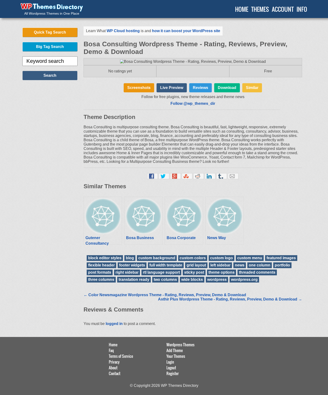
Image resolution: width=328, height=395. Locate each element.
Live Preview (171, 88)
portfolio (282, 265)
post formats (99, 272)
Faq (111, 350)
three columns (101, 279)
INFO (302, 9)
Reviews (200, 88)
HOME (241, 9)
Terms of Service (121, 356)
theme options (221, 272)
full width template (165, 265)
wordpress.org (244, 279)
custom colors (193, 258)
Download (227, 88)
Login (170, 362)
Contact (114, 373)
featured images (281, 258)
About (113, 368)
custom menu (249, 258)
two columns (165, 279)
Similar (252, 88)
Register (172, 373)
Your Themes (175, 356)
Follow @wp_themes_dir (192, 103)
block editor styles (104, 258)
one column (259, 265)
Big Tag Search (50, 47)
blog (130, 258)
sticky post (194, 272)
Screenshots (139, 88)
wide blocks (192, 279)
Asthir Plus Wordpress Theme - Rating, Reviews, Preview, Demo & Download (230, 299)
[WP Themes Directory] (52, 7)
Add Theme (174, 350)
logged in (114, 324)
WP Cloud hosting (123, 31)
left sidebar (220, 265)
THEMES (260, 9)
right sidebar (127, 272)
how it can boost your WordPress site (186, 31)
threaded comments (257, 272)
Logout (171, 368)
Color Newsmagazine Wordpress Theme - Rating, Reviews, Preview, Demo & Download (165, 295)
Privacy (114, 362)
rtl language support (161, 272)
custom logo (221, 258)
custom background (156, 258)
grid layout (196, 265)
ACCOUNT (283, 9)
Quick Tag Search (50, 32)
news (239, 265)
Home (113, 345)
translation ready (134, 279)
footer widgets (132, 265)
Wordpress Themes (180, 345)
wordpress (217, 279)
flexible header (101, 265)
